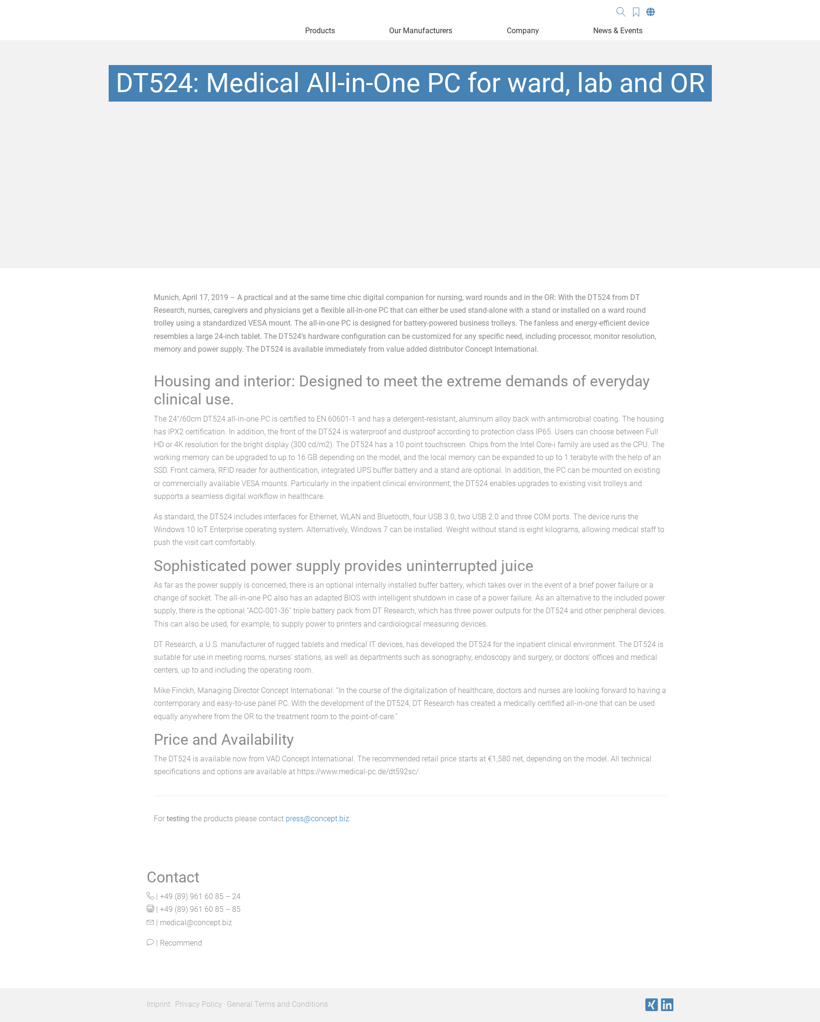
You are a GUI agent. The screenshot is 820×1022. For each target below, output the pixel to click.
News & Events (618, 30)
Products (320, 30)
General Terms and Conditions (277, 1004)
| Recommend (178, 942)
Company (523, 30)
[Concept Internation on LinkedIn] (667, 1005)
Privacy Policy (198, 1004)
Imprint (158, 1004)
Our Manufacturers (420, 30)
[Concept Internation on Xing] (651, 1005)
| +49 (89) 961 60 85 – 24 (197, 896)
